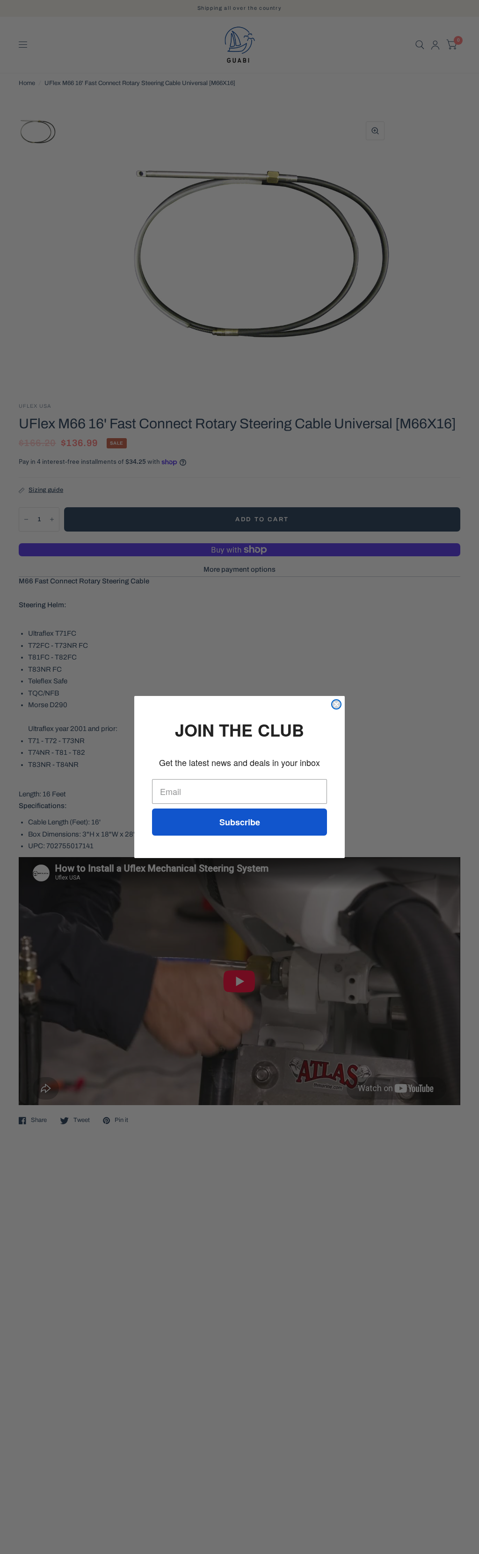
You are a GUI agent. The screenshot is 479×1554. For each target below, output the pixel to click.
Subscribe (239, 822)
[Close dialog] (336, 704)
